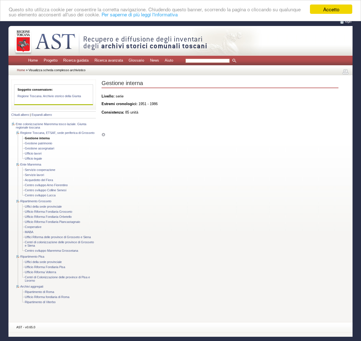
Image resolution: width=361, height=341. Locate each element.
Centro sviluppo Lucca (40, 195)
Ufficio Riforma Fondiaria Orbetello (48, 216)
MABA (29, 232)
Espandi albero (42, 114)
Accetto (331, 9)
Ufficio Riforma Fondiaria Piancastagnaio (52, 221)
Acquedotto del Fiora (39, 180)
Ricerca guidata (76, 60)
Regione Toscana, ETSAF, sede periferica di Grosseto (57, 132)
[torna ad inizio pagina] (103, 134)
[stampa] (345, 72)
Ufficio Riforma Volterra (40, 272)
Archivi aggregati (31, 286)
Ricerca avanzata (108, 60)
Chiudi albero (20, 114)
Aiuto (169, 60)
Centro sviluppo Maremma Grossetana (51, 250)
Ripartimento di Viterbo (40, 302)
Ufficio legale (33, 158)
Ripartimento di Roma (39, 292)
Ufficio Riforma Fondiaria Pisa (45, 267)
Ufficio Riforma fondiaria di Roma (47, 297)
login (348, 21)
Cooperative (33, 227)
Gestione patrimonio (38, 143)
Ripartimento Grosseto (35, 201)
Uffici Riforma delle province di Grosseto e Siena (58, 237)
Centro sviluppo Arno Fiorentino (46, 185)
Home (33, 60)
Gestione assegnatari (39, 148)
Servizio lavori (34, 175)
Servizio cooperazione (40, 169)
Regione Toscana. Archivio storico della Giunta (49, 96)
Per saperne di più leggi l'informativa (140, 14)
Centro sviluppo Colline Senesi (45, 190)
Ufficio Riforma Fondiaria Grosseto (48, 211)
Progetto (51, 60)
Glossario (136, 60)
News (154, 60)
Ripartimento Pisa (32, 256)
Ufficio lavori (33, 153)
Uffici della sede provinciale (43, 206)
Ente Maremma (30, 164)
